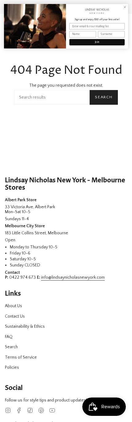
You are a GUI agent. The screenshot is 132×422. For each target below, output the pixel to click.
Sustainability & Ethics (25, 326)
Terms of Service (21, 357)
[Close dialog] (124, 7)
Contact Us (15, 316)
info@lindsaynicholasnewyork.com (73, 277)
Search (104, 97)
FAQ (9, 336)
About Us (13, 305)
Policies (12, 367)
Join (97, 42)
